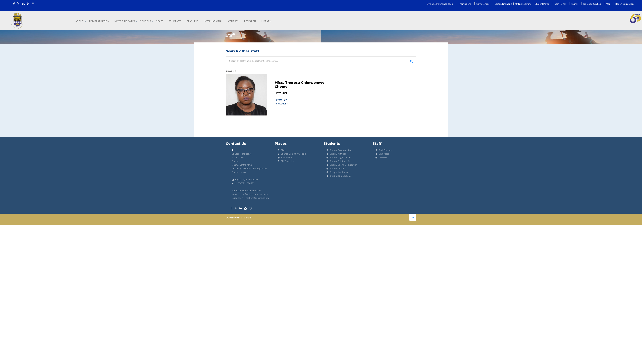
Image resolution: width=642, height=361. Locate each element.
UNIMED (383, 157)
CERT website (287, 161)
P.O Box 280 (237, 157)
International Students (340, 175)
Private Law (281, 99)
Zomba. (235, 161)
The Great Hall (288, 157)
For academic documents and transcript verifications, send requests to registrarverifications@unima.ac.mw (250, 194)
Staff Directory (385, 150)
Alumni (574, 3)
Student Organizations (341, 157)
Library (266, 21)
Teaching (192, 21)
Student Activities (338, 153)
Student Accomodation (341, 150)
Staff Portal (560, 3)
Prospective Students (340, 172)
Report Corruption (624, 3)
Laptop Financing (503, 3)
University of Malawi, (241, 153)
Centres (233, 21)
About (79, 21)
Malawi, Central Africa (242, 164)
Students (175, 21)
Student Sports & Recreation (343, 164)
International (213, 21)
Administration (99, 21)
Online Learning (523, 3)
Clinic (283, 150)
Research (250, 21)
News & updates (124, 21)
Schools (145, 21)
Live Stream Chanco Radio (440, 3)
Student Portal (542, 3)
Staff (159, 21)
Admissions (465, 3)
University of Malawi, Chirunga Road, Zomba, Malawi (249, 170)
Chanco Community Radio (293, 153)
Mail (608, 3)
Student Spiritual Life (340, 161)
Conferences (483, 3)
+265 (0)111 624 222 (244, 183)
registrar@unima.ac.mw (246, 179)
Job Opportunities (592, 3)
